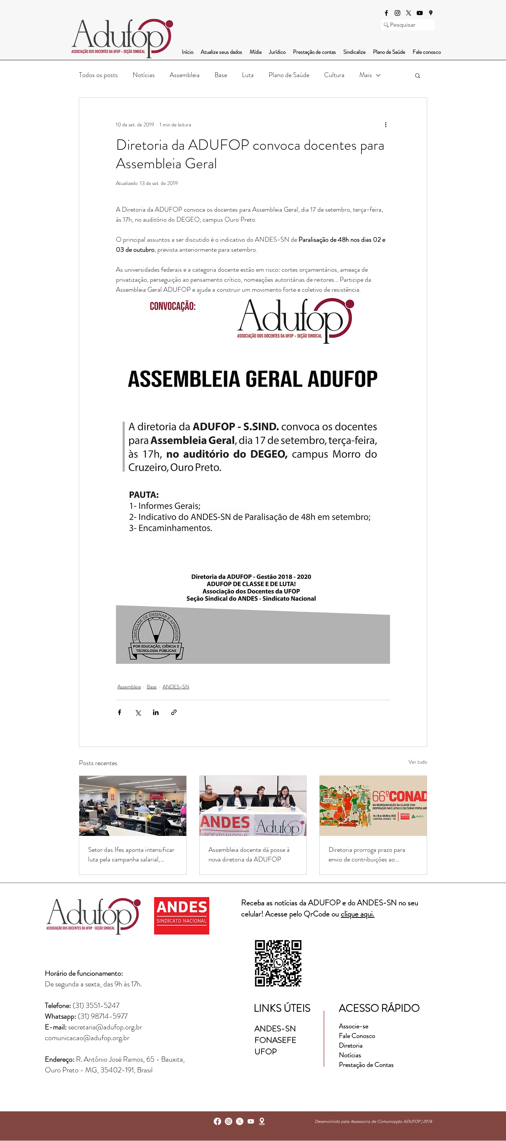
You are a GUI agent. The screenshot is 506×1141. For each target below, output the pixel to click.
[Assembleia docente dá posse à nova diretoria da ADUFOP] (253, 806)
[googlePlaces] (431, 13)
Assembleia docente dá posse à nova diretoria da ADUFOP (249, 854)
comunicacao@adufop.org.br (87, 1037)
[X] (408, 13)
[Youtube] (250, 1121)
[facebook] (386, 13)
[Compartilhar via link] (173, 712)
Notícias (144, 75)
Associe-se (353, 1026)
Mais (365, 75)
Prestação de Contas (366, 1064)
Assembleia (185, 75)
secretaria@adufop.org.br (105, 1027)
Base (220, 75)
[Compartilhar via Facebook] (119, 712)
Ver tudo (418, 761)
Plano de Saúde (289, 75)
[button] (417, 75)
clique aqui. (357, 913)
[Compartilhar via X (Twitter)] (137, 712)
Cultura (334, 75)
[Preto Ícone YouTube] (419, 13)
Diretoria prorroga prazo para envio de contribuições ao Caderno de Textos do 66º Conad (373, 854)
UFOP (265, 1051)
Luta (248, 75)
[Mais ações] (385, 124)
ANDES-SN (176, 686)
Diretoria (351, 1045)
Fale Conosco (357, 1036)
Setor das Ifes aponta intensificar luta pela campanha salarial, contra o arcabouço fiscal (131, 854)
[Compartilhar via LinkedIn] (155, 712)
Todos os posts (98, 75)
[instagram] (397, 13)
